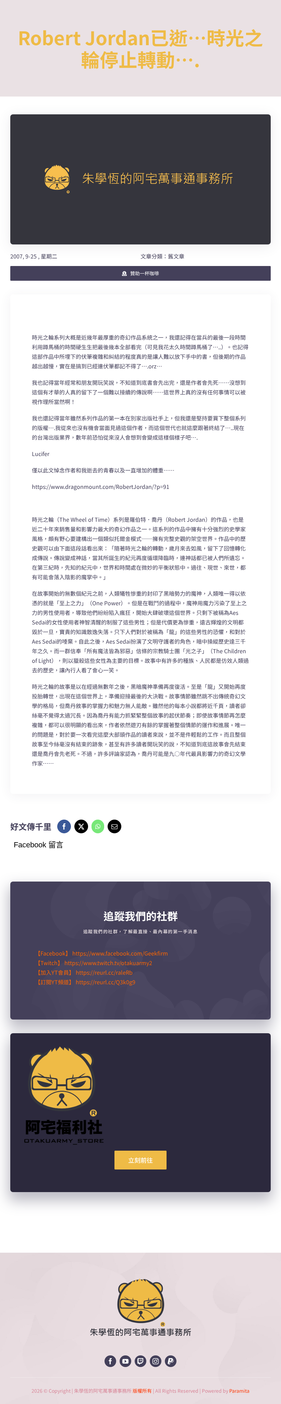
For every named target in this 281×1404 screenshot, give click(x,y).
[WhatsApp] (98, 826)
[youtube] (125, 1361)
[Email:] (114, 826)
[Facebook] (64, 826)
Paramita (239, 1390)
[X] (81, 826)
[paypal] (170, 1361)
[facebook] (110, 1361)
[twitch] (140, 1361)
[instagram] (155, 1361)
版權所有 (142, 1390)
